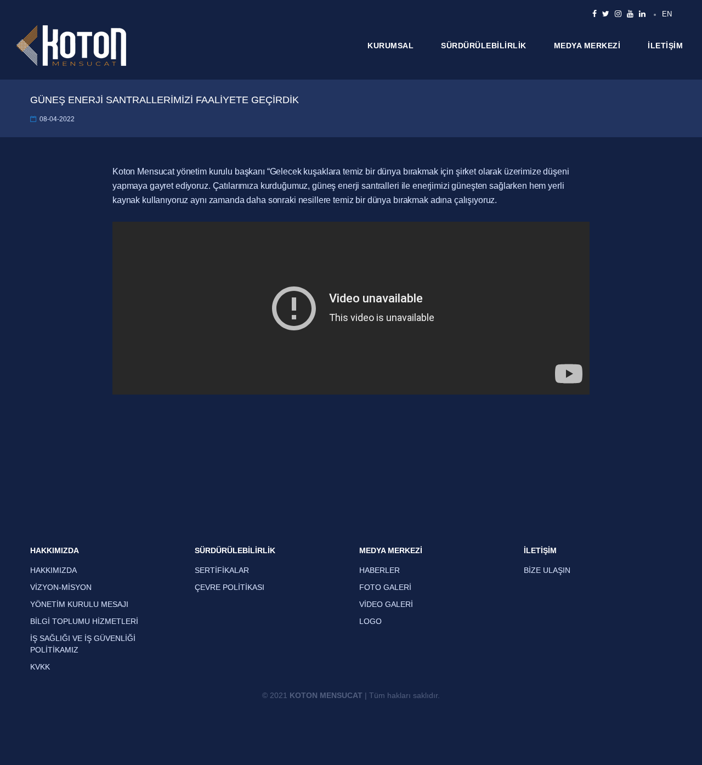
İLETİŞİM (665, 45)
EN (667, 14)
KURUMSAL (390, 45)
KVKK (40, 666)
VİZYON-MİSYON (61, 587)
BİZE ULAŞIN (547, 570)
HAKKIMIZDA (54, 550)
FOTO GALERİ (385, 587)
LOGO (370, 621)
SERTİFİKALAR (222, 570)
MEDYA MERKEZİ (587, 45)
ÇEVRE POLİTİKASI (229, 587)
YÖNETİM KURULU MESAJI (79, 604)
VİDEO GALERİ (386, 604)
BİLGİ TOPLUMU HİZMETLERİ (84, 621)
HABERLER (379, 570)
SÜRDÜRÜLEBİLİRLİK (483, 45)
